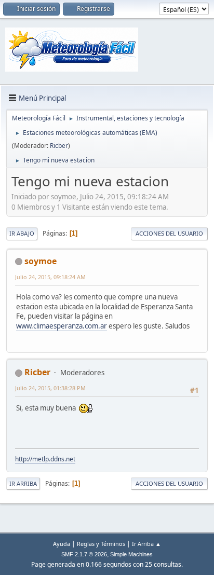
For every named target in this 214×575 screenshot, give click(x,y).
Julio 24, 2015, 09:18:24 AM (50, 277)
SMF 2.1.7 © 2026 (84, 554)
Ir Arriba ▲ (146, 543)
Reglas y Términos (101, 543)
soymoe (40, 261)
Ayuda (61, 543)
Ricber (59, 145)
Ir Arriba (23, 483)
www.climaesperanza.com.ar (61, 326)
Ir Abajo (21, 233)
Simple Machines (131, 554)
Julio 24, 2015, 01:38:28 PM (50, 388)
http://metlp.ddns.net (45, 459)
